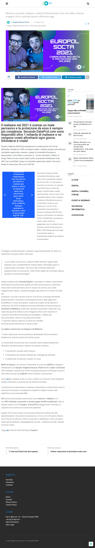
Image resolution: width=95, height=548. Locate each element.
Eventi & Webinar (81, 200)
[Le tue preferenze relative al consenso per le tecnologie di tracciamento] (91, 544)
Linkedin (9, 485)
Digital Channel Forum (21, 22)
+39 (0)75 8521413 (13, 519)
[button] (17, 216)
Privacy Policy (11, 502)
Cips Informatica (12, 522)
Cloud (75, 179)
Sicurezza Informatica (38, 25)
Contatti (9, 499)
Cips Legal (10, 524)
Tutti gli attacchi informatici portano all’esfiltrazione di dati (82, 124)
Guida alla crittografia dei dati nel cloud (82, 134)
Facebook (10, 482)
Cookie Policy (11, 505)
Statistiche (78, 215)
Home (8, 497)
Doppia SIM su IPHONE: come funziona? (77, 111)
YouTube (9, 479)
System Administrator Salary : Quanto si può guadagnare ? (83, 160)
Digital (9, 25)
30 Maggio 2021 (38, 22)
